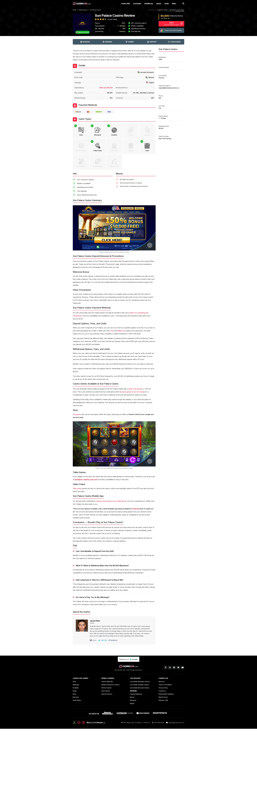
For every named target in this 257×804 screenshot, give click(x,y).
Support (153, 42)
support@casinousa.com (176, 722)
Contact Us (162, 691)
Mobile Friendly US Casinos (110, 685)
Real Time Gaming (135, 389)
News (174, 3)
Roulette (75, 688)
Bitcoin (132, 697)
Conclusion (176, 42)
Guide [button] (166, 3)
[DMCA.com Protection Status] (74, 722)
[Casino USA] (82, 3)
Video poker (77, 488)
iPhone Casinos (106, 688)
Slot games (77, 414)
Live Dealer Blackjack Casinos (140, 681)
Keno (74, 694)
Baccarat (76, 697)
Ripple (132, 703)
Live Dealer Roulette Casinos (139, 685)
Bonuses (86, 42)
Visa (112, 331)
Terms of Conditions (165, 685)
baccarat (93, 480)
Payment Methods (136, 694)
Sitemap (161, 700)
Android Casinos (106, 694)
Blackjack (76, 685)
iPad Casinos (105, 691)
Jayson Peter (180, 10)
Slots (74, 681)
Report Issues (163, 697)
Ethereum (133, 700)
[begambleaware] (91, 723)
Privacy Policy (163, 688)
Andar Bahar (77, 700)
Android (136, 509)
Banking (108, 42)
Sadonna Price (180, 11)
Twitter (104, 640)
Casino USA (125, 3)
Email (95, 640)
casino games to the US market (132, 392)
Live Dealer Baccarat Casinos (139, 688)
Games (158, 3)
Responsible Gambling (166, 694)
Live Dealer (137, 3)
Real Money (148, 3)
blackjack (78, 480)
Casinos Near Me (107, 681)
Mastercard (121, 331)
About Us (162, 681)
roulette (86, 480)
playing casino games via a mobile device (111, 501)
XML (166, 700)
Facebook (113, 640)
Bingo (75, 691)
